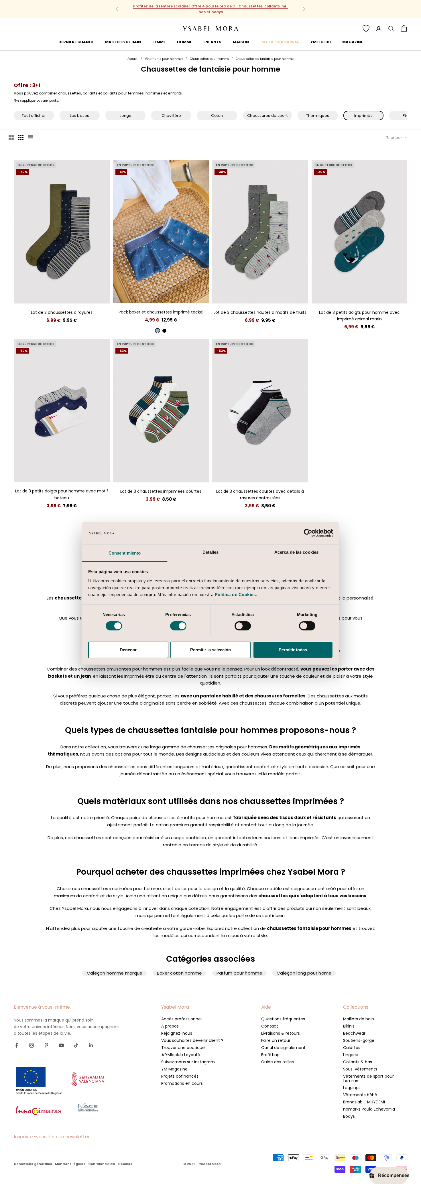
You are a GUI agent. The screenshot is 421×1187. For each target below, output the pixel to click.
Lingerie (350, 1055)
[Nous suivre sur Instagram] (31, 1045)
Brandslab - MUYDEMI (364, 1102)
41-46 (62, 294)
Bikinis (349, 1026)
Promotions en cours (182, 1083)
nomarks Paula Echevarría (369, 1109)
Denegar (128, 649)
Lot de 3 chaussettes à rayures (62, 312)
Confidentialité (101, 1164)
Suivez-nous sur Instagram (188, 1062)
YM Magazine (174, 1069)
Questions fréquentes (283, 1019)
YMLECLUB (320, 41)
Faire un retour (275, 1040)
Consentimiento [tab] (125, 553)
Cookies (125, 1164)
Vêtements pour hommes (164, 59)
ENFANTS (212, 41)
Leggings (352, 1088)
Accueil (132, 59)
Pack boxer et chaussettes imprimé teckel (161, 312)
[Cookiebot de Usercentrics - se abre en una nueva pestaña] (308, 533)
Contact (269, 1026)
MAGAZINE (352, 41)
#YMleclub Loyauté (180, 1055)
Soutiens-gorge (358, 1040)
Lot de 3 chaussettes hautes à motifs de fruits (260, 312)
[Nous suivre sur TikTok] (76, 1045)
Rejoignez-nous (176, 1033)
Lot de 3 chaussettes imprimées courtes (160, 491)
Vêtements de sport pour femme (368, 1078)
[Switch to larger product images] (11, 137)
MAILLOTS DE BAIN (123, 41)
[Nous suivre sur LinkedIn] (91, 1045)
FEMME (159, 41)
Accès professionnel (181, 1019)
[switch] (178, 625)
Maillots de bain (358, 1019)
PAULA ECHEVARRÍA (279, 41)
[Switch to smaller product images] (20, 137)
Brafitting (270, 1055)
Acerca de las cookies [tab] (296, 552)
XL (171, 294)
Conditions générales (33, 1164)
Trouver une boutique (183, 1047)
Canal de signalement (283, 1047)
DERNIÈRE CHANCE (76, 41)
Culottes (351, 1047)
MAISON (241, 41)
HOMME (184, 41)
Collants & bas (357, 1062)
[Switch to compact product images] (30, 137)
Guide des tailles (277, 1062)
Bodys (349, 1116)
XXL (181, 294)
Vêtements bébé (360, 1095)
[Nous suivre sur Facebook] (16, 1045)
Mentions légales (70, 1164)
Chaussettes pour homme (209, 59)
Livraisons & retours (280, 1033)
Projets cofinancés (179, 1076)
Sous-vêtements (360, 1069)
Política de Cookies (235, 594)
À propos (170, 1026)
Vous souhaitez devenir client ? (192, 1040)
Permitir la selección (210, 649)
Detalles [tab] (210, 552)
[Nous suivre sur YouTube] (61, 1045)
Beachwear (354, 1033)
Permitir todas (293, 649)
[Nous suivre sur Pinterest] (46, 1045)
